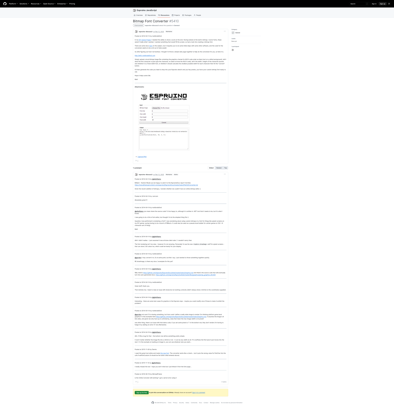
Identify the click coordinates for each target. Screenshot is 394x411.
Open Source (48, 4)
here (150, 46)
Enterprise (61, 4)
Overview (139, 15)
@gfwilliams (156, 179)
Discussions (165, 15)
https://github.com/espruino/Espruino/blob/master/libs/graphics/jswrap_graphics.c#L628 (186, 275)
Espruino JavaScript (147, 10)
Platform (12, 4)
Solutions (23, 4)
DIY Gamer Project (145, 40)
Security (181, 402)
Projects (177, 15)
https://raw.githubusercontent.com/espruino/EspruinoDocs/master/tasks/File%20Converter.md (166, 185)
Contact (206, 402)
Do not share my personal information (231, 402)
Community (194, 402)
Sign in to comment (198, 392)
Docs (200, 402)
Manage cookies (214, 402)
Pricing (72, 4)
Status (187, 402)
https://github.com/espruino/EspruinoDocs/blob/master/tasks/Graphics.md (168, 273)
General (177, 25)
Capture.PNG (142, 157)
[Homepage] (5, 3)
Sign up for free (141, 392)
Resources (35, 4)
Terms (169, 402)
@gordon (138, 257)
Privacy (175, 402)
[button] (224, 31)
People (198, 15)
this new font (164, 353)
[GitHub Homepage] (153, 402)
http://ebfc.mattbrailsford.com (145, 55)
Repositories (152, 15)
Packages (188, 15)
